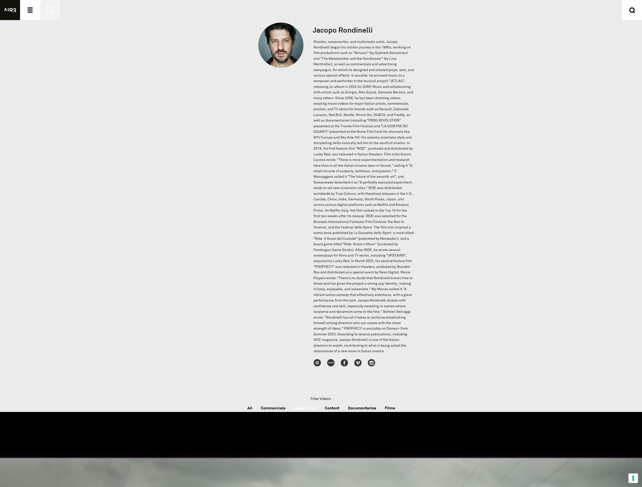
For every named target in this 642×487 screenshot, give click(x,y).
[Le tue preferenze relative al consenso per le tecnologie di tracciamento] (633, 478)
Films (390, 408)
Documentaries (362, 408)
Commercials (273, 408)
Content (332, 408)
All (249, 408)
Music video (305, 408)
